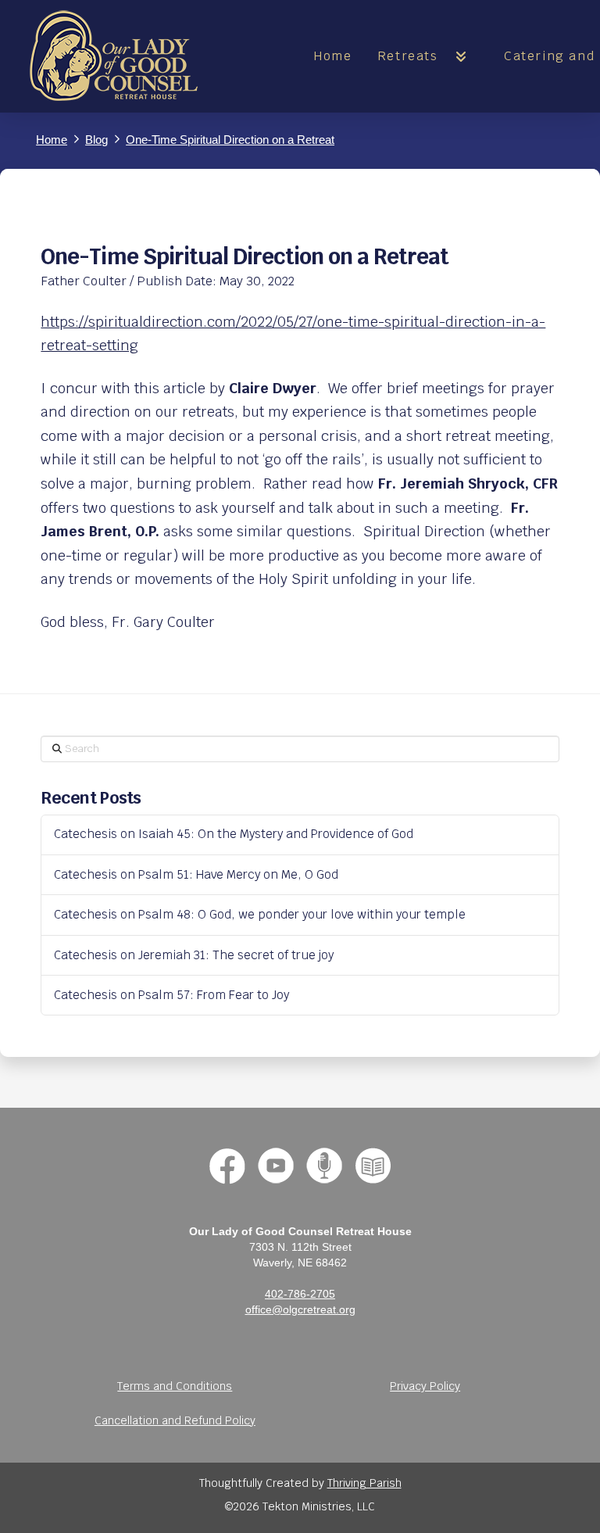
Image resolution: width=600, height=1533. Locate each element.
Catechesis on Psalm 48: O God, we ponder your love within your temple (260, 915)
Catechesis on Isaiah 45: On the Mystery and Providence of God (233, 834)
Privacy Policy (425, 1386)
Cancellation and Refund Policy (175, 1420)
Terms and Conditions (174, 1386)
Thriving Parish (364, 1483)
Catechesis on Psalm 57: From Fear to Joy (171, 995)
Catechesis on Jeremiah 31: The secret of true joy (194, 955)
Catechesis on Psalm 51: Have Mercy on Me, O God (196, 875)
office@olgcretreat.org (300, 1309)
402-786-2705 (300, 1294)
